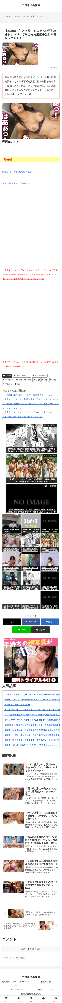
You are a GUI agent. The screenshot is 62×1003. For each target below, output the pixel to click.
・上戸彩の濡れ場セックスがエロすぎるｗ (22, 416)
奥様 (46, 380)
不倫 (20, 380)
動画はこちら (11, 141)
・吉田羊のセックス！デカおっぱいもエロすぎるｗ (27, 412)
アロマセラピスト (23, 376)
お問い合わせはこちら (31, 994)
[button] (40, 629)
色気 (18, 384)
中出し (29, 380)
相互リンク (46, 981)
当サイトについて (46, 989)
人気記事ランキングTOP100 (16, 183)
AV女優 (8, 376)
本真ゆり (8, 384)
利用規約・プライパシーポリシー (16, 983)
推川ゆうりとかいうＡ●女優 (17, 705)
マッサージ (9, 380)
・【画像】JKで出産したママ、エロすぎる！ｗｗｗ (27, 395)
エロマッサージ (41, 376)
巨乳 (54, 380)
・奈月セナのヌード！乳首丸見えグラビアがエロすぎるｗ (30, 399)
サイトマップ (16, 989)
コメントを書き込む (31, 948)
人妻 (38, 380)
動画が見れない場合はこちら (17, 172)
